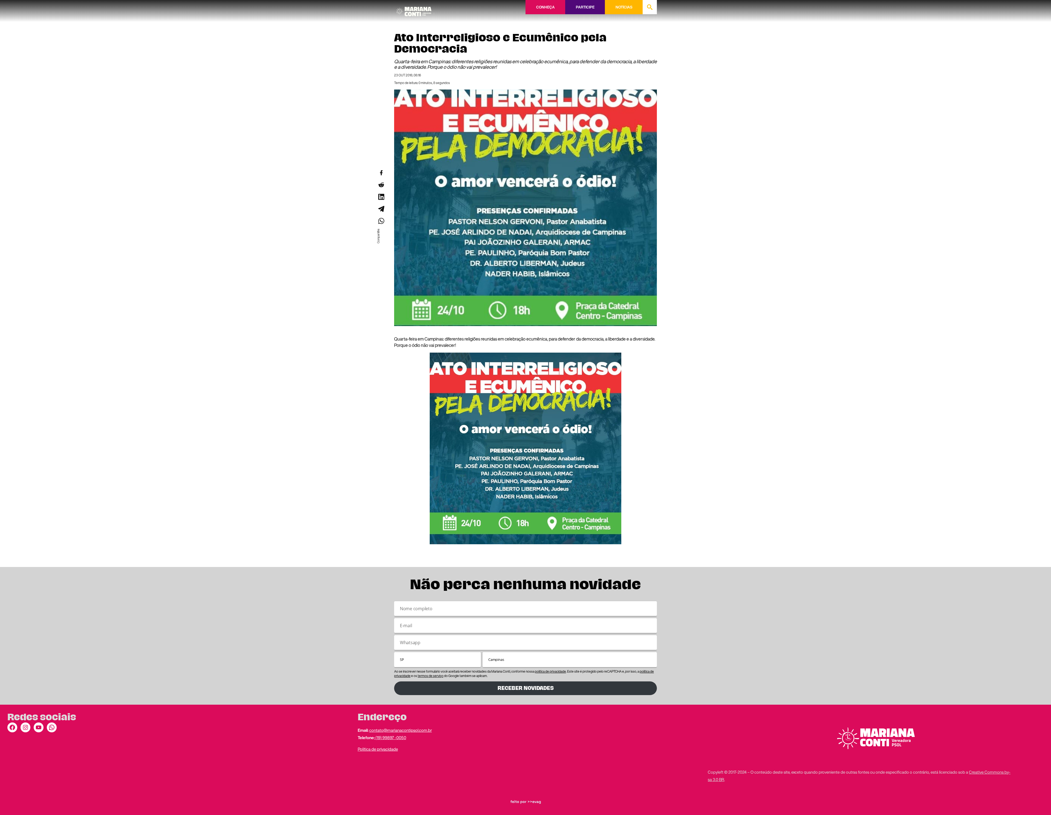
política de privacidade (550, 671)
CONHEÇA (545, 7)
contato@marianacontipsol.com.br (400, 730)
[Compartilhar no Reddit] (381, 184)
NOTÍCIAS (624, 7)
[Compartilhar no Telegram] (381, 209)
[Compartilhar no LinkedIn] (381, 196)
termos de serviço (430, 675)
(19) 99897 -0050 (390, 738)
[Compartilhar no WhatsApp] (381, 221)
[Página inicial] (415, 9)
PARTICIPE (585, 7)
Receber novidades (526, 688)
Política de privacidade (378, 749)
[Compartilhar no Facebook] (381, 172)
